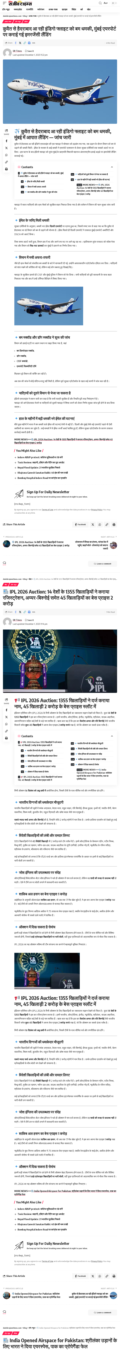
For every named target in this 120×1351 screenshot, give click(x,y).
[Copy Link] (25, 43)
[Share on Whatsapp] (6, 154)
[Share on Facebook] (15, 43)
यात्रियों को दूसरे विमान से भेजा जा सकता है (92, 174)
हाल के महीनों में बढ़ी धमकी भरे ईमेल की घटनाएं (93, 179)
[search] (100, 3)
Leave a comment (104, 564)
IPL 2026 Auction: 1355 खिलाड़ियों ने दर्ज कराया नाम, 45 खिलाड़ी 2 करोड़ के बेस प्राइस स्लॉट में (40, 743)
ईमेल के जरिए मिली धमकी (36, 181)
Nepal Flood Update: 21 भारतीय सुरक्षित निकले (39, 467)
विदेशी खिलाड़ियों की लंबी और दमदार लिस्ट (42, 756)
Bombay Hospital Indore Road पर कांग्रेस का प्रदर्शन (42, 478)
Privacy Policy (96, 509)
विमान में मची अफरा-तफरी (36, 186)
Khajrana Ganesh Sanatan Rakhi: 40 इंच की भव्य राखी (43, 472)
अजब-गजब (8, 21)
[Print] (29, 43)
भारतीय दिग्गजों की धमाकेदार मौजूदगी (40, 750)
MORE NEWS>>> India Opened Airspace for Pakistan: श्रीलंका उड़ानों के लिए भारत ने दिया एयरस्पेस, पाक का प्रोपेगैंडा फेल (94, 774)
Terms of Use (47, 509)
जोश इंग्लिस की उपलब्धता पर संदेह (39, 761)
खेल (6, 584)
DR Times (17, 51)
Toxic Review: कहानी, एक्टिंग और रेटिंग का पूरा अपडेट (41, 462)
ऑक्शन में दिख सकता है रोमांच (38, 771)
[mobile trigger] (5, 3)
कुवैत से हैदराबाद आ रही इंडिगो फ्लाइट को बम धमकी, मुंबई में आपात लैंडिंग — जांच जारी (41, 174)
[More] (34, 43)
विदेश (26, 21)
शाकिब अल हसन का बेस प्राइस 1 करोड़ (41, 766)
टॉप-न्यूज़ (18, 21)
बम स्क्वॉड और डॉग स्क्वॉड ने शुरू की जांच (42, 192)
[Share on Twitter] (20, 43)
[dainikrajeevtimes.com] (20, 3)
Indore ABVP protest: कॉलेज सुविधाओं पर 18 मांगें (40, 457)
